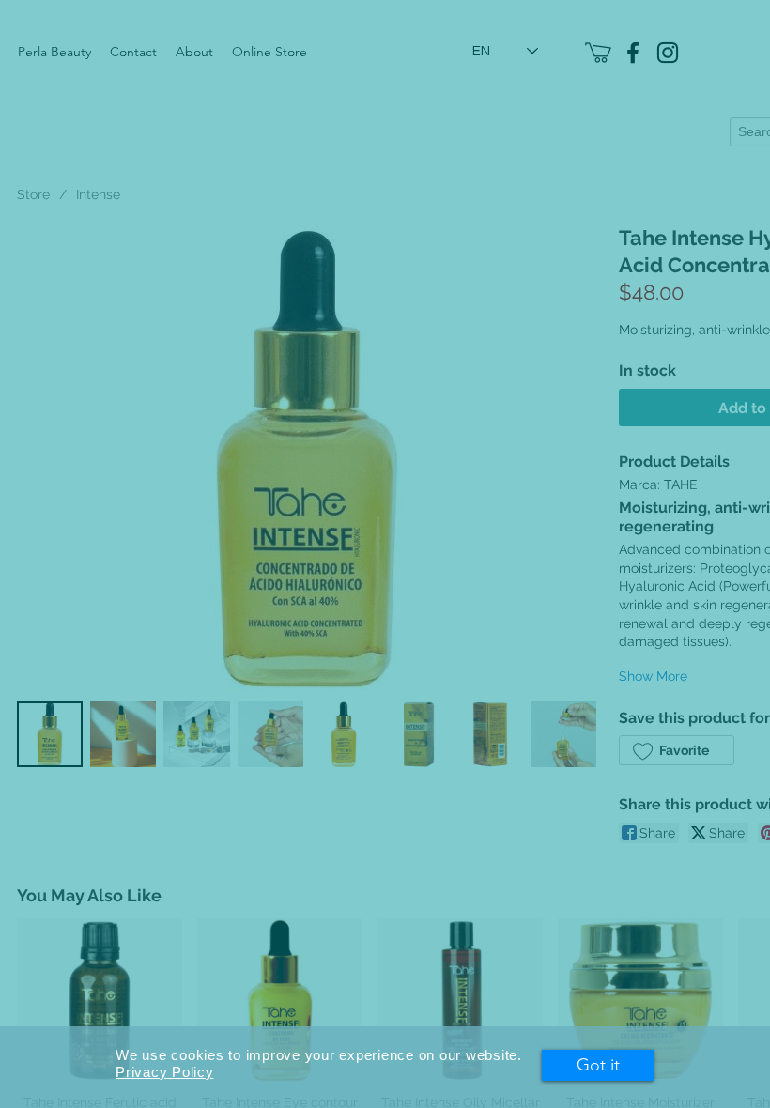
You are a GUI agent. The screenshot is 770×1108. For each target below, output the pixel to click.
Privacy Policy (165, 1072)
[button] (598, 1065)
